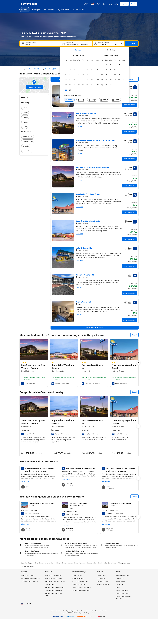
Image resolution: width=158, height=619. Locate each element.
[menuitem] (24, 9)
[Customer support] (98, 3)
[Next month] (124, 55)
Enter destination (30, 42)
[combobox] (40, 44)
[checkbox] (92, 64)
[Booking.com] (29, 4)
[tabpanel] (94, 78)
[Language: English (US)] (92, 3)
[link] (34, 108)
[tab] (78, 50)
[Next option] (138, 363)
